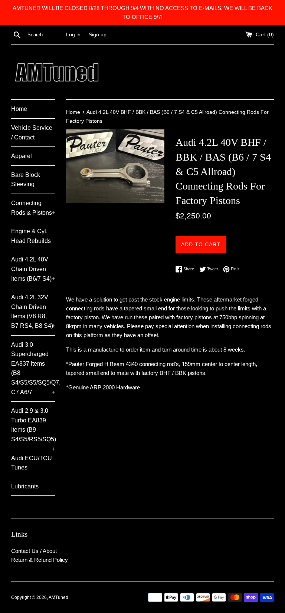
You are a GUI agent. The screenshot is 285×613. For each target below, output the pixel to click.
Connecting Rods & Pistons (33, 208)
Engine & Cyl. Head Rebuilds (31, 236)
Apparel (21, 156)
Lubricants (25, 486)
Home (19, 109)
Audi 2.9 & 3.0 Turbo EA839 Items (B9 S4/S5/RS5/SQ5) (33, 428)
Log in (73, 34)
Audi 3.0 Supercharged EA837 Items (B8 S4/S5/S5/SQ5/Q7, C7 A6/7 (33, 368)
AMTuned (58, 597)
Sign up (98, 34)
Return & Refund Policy (39, 560)
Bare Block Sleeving (25, 180)
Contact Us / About (34, 551)
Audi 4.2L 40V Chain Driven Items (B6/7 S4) (33, 268)
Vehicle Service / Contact (31, 133)
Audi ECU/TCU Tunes (31, 463)
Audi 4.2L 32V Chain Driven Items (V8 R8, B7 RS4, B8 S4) (33, 311)
